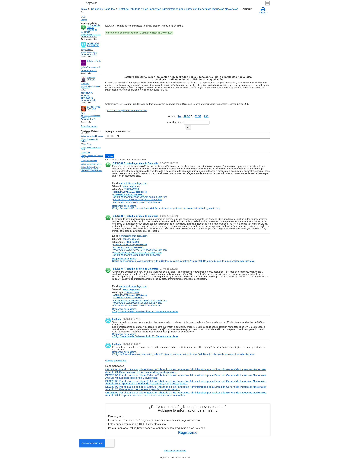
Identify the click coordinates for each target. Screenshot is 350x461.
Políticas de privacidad (175, 451)
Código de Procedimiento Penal (90, 148)
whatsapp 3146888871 (87, 96)
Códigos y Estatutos (103, 9)
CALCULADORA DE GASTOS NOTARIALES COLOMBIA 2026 (140, 197)
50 (188, 116)
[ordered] (108, 135)
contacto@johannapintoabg (90, 68)
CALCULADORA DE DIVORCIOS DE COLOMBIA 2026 (136, 202)
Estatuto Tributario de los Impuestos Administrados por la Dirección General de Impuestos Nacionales (178, 9)
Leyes (83, 17)
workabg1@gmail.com (89, 52)
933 (206, 116)
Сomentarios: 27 (89, 70)
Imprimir (263, 12)
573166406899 (131, 189)
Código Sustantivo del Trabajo (89, 140)
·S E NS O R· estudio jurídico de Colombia (90, 28)
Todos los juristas (89, 126)
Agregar (110, 156)
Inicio (84, 9)
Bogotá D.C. (87, 49)
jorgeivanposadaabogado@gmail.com (90, 116)
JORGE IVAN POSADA (93, 108)
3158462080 (87, 93)
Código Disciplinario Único (91, 164)
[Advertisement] (187, 55)
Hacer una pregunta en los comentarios (127, 110)
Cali (83, 113)
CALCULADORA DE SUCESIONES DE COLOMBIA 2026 (137, 200)
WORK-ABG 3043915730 (93, 44)
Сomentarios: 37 (89, 54)
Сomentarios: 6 (88, 100)
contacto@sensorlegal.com (133, 183)
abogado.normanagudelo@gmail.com (90, 87)
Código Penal (86, 144)
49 (184, 116)
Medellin (85, 83)
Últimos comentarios (115, 360)
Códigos (84, 20)
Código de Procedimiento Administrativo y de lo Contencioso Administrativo (91, 169)
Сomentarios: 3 (88, 119)
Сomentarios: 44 (89, 36)
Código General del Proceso (92, 136)
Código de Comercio (89, 161)
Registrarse (187, 433)
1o (179, 116)
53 (199, 116)
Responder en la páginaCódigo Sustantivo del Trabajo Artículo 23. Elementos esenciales (145, 310)
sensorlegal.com (131, 186)
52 (196, 116)
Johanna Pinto (94, 61)
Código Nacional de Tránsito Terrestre (92, 156)
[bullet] (112, 135)
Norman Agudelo (91, 78)
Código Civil (85, 152)
